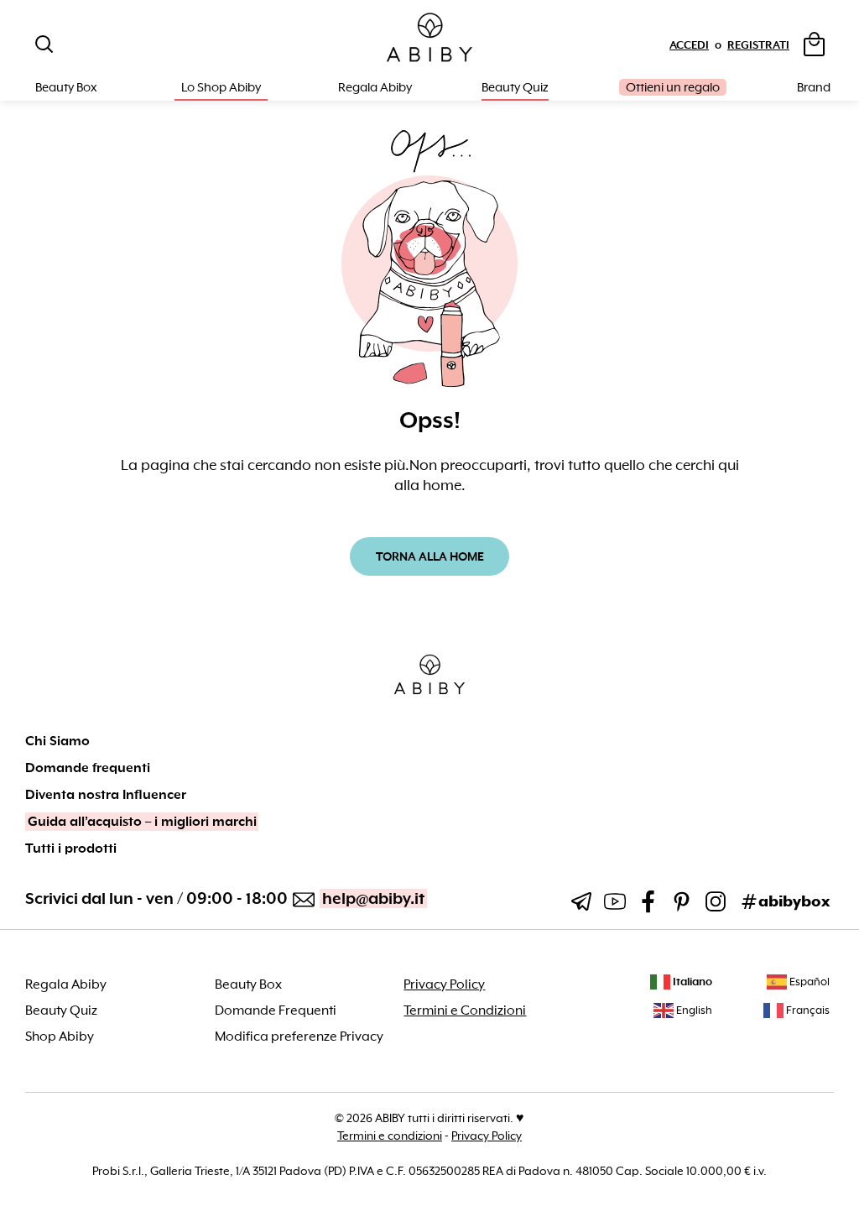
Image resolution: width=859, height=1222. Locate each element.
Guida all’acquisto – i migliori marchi (142, 821)
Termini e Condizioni (464, 1010)
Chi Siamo (57, 741)
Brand (813, 87)
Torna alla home (430, 556)
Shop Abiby (59, 1036)
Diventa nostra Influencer (105, 794)
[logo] (429, 38)
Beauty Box (248, 984)
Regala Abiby (375, 87)
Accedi (689, 45)
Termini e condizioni (389, 1135)
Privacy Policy (444, 984)
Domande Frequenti (275, 1010)
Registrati (758, 45)
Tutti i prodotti (71, 848)
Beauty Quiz (515, 87)
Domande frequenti (87, 768)
